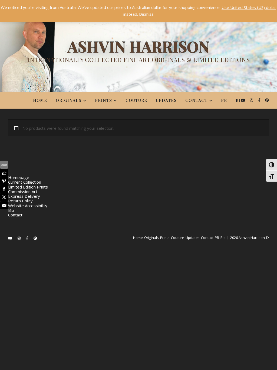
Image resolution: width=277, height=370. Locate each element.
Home (40, 100)
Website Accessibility (27, 205)
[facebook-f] (260, 100)
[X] (4, 197)
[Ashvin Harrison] (138, 53)
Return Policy (20, 200)
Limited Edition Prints (28, 187)
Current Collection (24, 182)
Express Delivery (24, 196)
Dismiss (146, 14)
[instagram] (252, 100)
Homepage (18, 177)
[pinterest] (267, 100)
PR (224, 100)
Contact (196, 100)
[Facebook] (4, 189)
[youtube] (243, 100)
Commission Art (22, 191)
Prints (103, 100)
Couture (136, 100)
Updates (166, 100)
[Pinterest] (4, 181)
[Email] (4, 205)
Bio (240, 100)
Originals (68, 100)
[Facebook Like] (4, 173)
